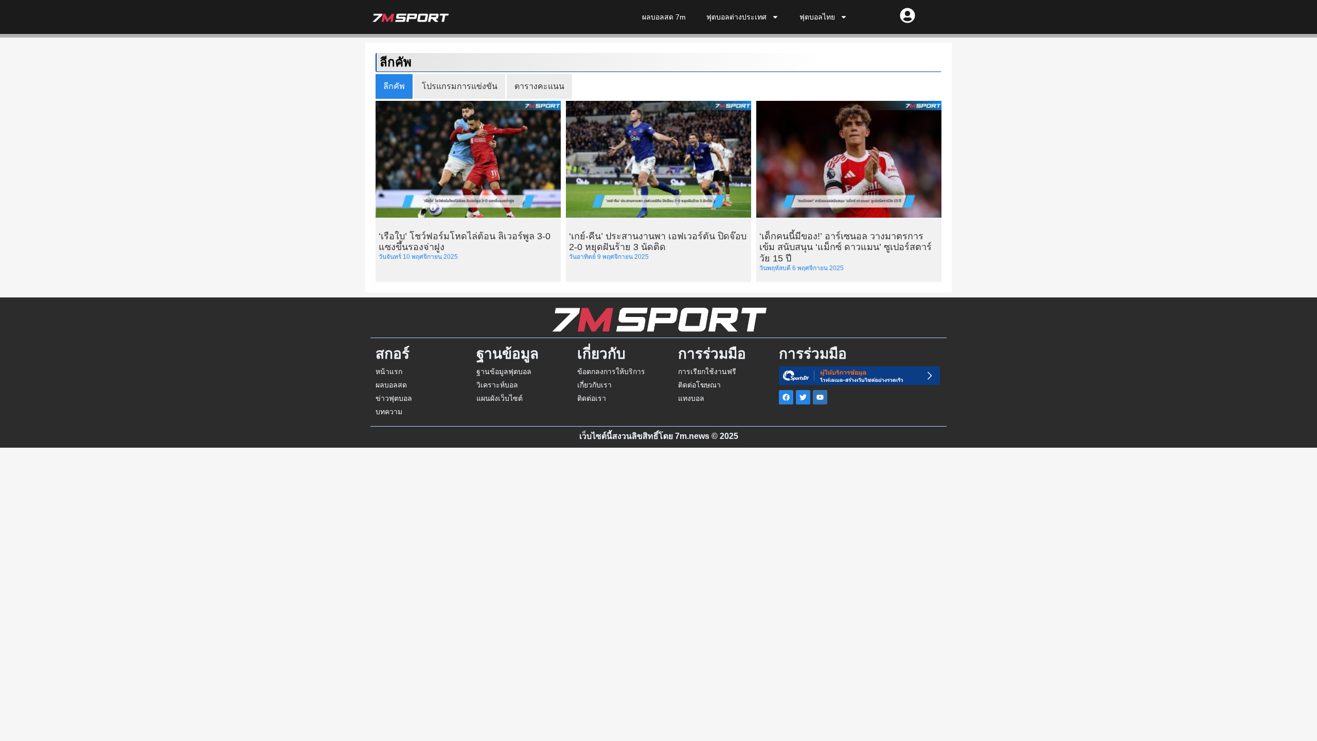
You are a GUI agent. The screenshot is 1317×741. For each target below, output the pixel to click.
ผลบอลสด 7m (664, 17)
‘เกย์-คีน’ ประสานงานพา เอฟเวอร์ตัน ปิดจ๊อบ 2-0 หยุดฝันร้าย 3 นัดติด (657, 242)
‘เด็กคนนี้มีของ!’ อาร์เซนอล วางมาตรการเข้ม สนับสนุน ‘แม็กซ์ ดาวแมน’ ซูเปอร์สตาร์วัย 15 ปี (845, 247)
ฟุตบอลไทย (817, 17)
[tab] (394, 86)
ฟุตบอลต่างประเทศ (736, 17)
